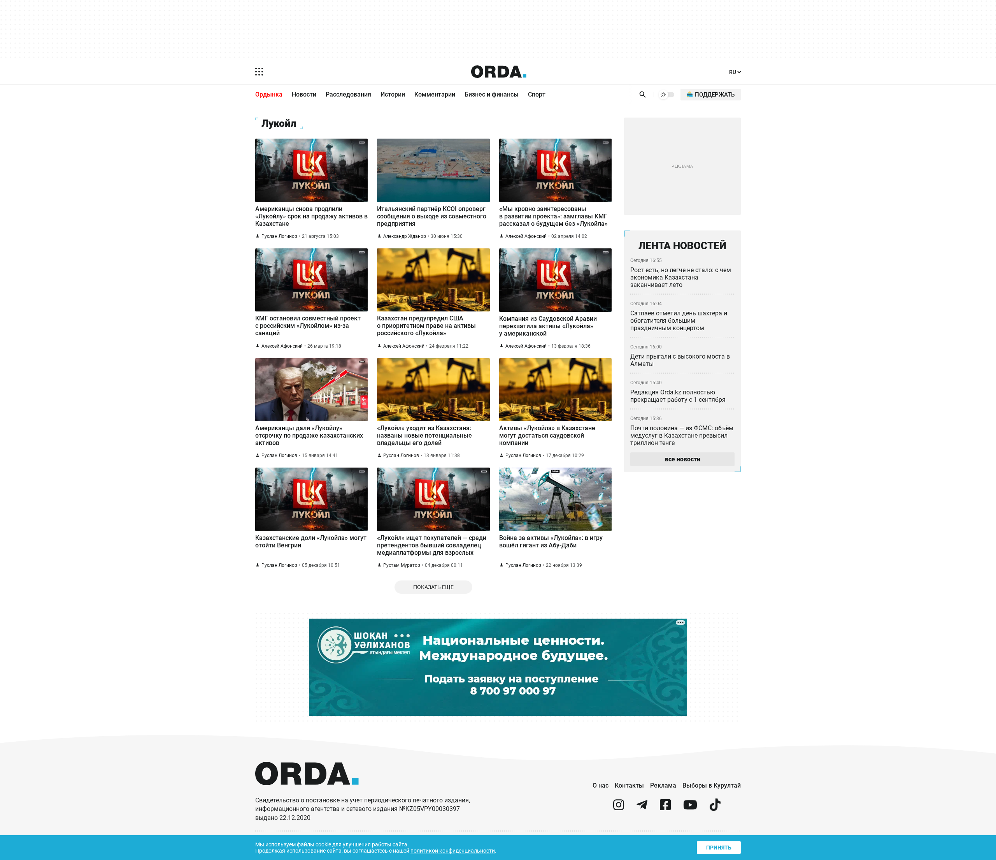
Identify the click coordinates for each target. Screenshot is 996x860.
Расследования (348, 94)
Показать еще (433, 587)
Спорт (536, 94)
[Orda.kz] (307, 792)
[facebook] (665, 808)
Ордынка (268, 94)
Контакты (629, 785)
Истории (393, 94)
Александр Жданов (404, 236)
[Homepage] (498, 71)
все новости (682, 459)
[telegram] (642, 808)
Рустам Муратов (401, 565)
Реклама (663, 785)
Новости (304, 94)
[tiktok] (715, 808)
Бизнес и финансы (492, 94)
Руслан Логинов (279, 236)
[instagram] (618, 808)
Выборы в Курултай (711, 785)
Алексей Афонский (526, 236)
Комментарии (434, 94)
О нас (600, 785)
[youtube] (690, 808)
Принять (718, 847)
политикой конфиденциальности (452, 851)
